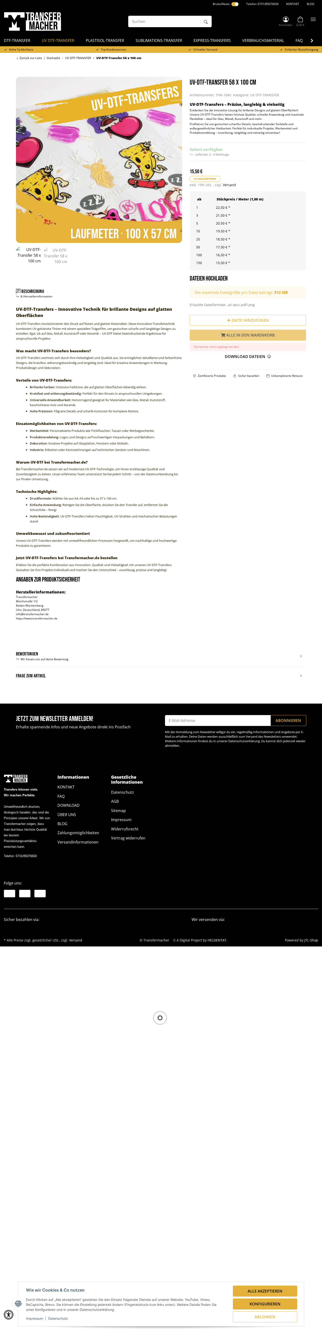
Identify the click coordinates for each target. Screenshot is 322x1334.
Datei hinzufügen (250, 320)
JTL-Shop (311, 940)
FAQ (61, 796)
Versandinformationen (77, 842)
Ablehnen (265, 1316)
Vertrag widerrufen (128, 838)
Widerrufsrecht (124, 829)
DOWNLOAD (68, 805)
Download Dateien (245, 356)
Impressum (34, 1318)
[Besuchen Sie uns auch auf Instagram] (40, 893)
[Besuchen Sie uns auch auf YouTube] (25, 893)
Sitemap (118, 810)
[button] (285, 21)
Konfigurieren (265, 1304)
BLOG (310, 4)
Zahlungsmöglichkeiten (78, 832)
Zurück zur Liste (30, 58)
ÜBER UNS (66, 814)
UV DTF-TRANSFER (264, 95)
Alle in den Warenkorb (250, 335)
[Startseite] (32, 21)
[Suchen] (205, 21)
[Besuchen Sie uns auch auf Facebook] (9, 893)
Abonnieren (288, 720)
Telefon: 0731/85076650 (262, 4)
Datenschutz (58, 1318)
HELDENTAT (217, 940)
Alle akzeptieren (265, 1291)
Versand (229, 185)
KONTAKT (292, 4)
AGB (115, 801)
